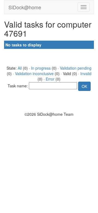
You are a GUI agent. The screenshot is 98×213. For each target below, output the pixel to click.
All (20, 68)
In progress (41, 68)
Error (50, 79)
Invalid (85, 73)
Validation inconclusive (34, 73)
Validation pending (75, 68)
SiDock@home (24, 7)
